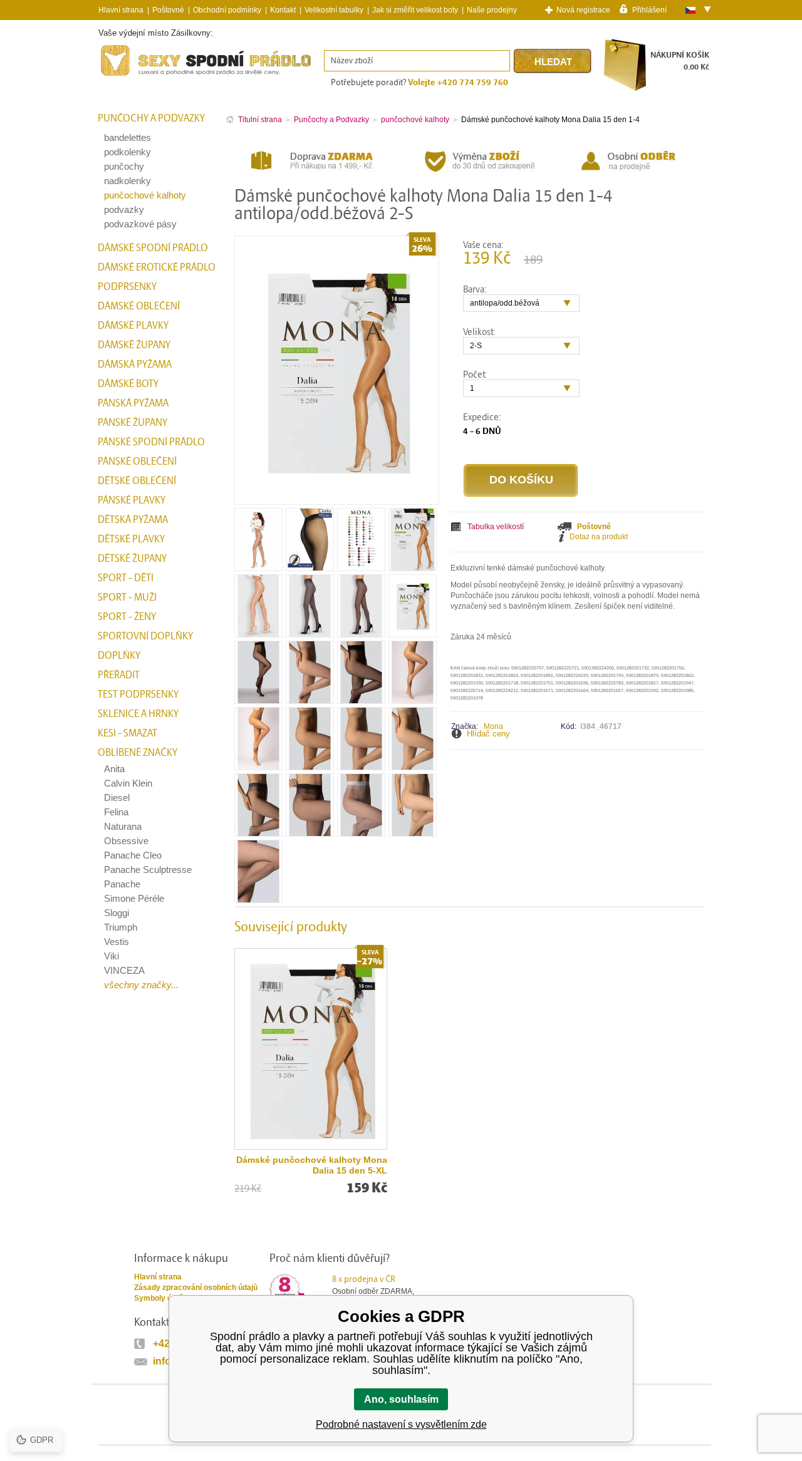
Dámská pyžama (135, 364)
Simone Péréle (134, 898)
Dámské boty (128, 384)
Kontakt (283, 10)
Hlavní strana (158, 1277)
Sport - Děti (126, 578)
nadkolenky (127, 180)
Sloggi (116, 912)
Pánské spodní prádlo (151, 442)
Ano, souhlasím (401, 1399)
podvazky (124, 209)
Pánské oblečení (137, 462)
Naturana (123, 826)
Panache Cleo (133, 855)
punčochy (124, 166)
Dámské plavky (133, 326)
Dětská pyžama (133, 520)
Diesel (117, 797)
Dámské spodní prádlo (153, 248)
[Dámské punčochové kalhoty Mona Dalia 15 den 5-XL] (311, 1049)
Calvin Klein (128, 783)
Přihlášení (649, 9)
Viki (111, 956)
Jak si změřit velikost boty (415, 10)
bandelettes (127, 137)
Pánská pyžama (133, 403)
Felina (116, 812)
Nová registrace (583, 10)
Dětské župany (132, 559)
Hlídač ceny (488, 733)
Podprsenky (127, 287)
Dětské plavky (131, 539)
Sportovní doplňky (145, 636)
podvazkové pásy (140, 224)
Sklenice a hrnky (138, 714)
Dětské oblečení (137, 481)
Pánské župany (132, 423)
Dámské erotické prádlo (157, 267)
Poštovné (168, 10)
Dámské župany (134, 345)
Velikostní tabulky (334, 10)
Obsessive (126, 840)
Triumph (120, 927)
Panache (122, 884)
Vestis (116, 941)
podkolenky (127, 152)
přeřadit (119, 675)
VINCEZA (124, 970)
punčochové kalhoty (145, 195)
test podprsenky (138, 694)
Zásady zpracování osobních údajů (196, 1287)
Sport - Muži (127, 597)
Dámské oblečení (139, 306)
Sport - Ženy (127, 617)
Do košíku (521, 479)
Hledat (553, 61)
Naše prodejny (492, 10)
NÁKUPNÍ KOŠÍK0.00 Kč (679, 61)
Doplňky (119, 656)
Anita (114, 768)
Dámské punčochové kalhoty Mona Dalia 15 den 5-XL (311, 1165)
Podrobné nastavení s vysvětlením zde (401, 1424)
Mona (493, 726)
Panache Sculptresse (148, 869)
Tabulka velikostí (495, 526)
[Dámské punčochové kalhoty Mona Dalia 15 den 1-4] (258, 566)
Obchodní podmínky (227, 10)
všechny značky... (141, 984)
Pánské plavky (131, 500)
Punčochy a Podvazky (151, 118)
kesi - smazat (127, 733)
